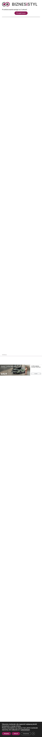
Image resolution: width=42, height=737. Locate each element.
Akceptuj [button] (6, 733)
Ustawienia (26, 733)
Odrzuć (16, 733)
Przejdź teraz (21, 13)
